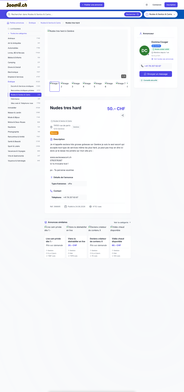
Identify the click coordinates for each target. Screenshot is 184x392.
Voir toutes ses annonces (163, 59)
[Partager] (122, 115)
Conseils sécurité (150, 80)
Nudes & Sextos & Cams (62, 121)
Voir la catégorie (121, 222)
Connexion (157, 5)
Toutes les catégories (18, 33)
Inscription (171, 5)
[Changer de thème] (146, 5)
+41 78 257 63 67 (152, 66)
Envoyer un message (157, 74)
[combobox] (67, 14)
